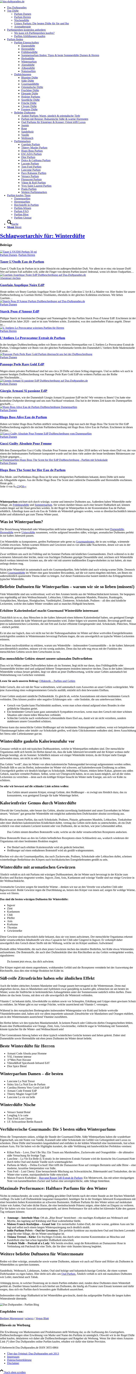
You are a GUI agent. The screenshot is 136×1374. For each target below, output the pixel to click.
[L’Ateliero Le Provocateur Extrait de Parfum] (32, 327)
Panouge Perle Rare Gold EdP (22, 364)
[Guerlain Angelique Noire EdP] (43, 274)
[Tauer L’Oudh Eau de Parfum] (18, 251)
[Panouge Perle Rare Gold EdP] (46, 354)
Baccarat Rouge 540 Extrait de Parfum (60, 1177)
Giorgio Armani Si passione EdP (23, 391)
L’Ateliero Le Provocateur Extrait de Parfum (32, 338)
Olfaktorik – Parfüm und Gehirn (57, 680)
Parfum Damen (8, 254)
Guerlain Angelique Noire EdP (22, 285)
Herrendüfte (6, 532)
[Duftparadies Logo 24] (12, 1)
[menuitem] (71, 7)
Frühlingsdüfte (21, 504)
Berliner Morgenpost (11, 1318)
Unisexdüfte (28, 532)
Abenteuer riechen (10, 278)
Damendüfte (117, 529)
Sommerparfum (43, 504)
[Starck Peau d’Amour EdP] (42, 301)
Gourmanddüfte (16, 572)
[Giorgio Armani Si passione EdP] (44, 380)
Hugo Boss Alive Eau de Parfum (23, 417)
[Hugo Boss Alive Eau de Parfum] (38, 407)
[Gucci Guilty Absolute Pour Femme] (46, 433)
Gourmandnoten (85, 541)
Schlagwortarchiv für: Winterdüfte (42, 236)
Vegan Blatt (42, 1318)
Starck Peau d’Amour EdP (19, 311)
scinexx (29, 1318)
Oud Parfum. (68, 1273)
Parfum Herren (26, 254)
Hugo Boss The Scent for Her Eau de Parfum (33, 470)
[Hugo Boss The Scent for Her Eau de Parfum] (54, 459)
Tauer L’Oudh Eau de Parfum (22, 262)
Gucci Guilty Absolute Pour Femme (26, 443)
